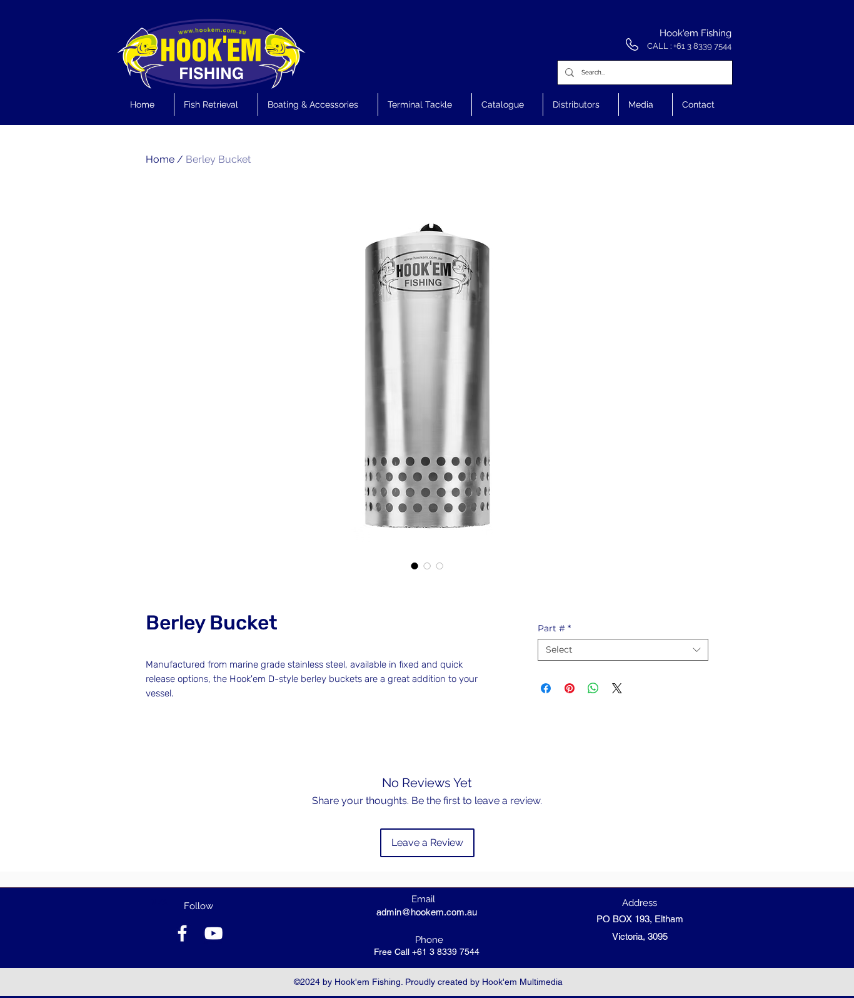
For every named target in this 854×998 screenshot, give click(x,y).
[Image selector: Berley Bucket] (414, 565)
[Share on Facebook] (545, 688)
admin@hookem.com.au (426, 912)
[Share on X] (617, 688)
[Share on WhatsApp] (593, 688)
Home (160, 159)
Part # (554, 628)
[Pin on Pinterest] (569, 688)
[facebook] (182, 933)
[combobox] (623, 650)
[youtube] (213, 933)
